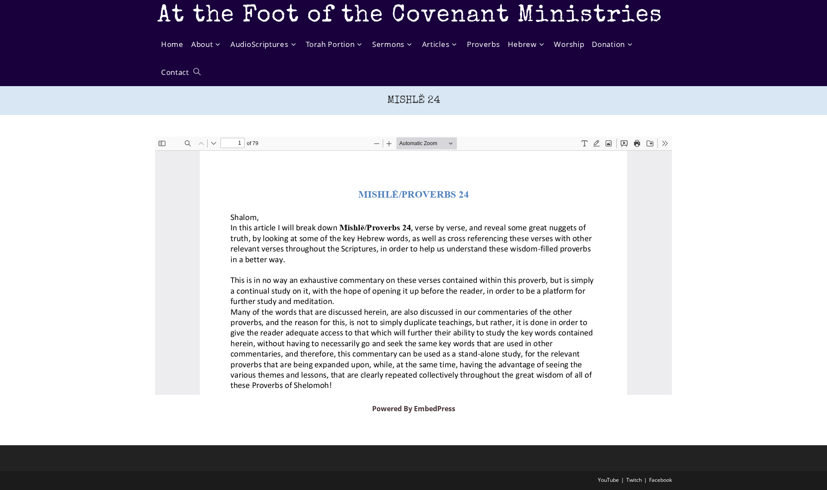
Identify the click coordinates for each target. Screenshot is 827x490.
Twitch (634, 480)
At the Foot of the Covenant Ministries (409, 16)
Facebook (660, 480)
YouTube (608, 480)
